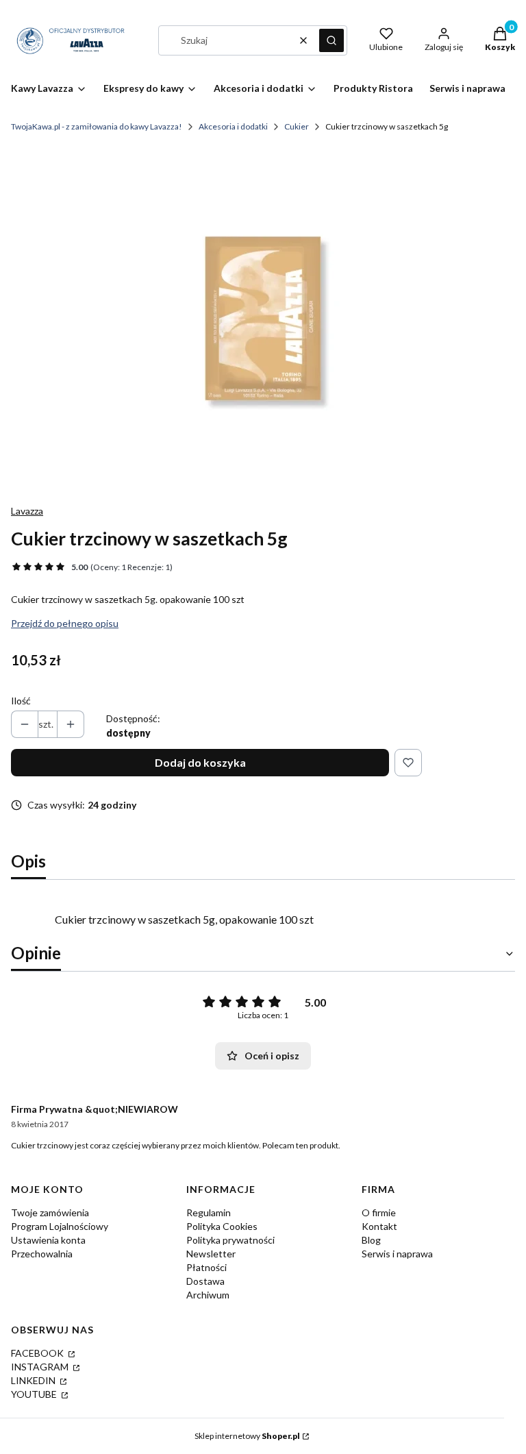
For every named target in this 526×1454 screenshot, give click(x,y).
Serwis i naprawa (397, 1253)
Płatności (206, 1267)
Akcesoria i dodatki (233, 126)
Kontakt (379, 1226)
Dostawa (205, 1281)
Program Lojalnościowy (59, 1226)
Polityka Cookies (222, 1226)
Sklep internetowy (247, 1436)
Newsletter (211, 1253)
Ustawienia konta (48, 1240)
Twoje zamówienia (50, 1212)
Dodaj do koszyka (200, 762)
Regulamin (208, 1212)
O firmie (379, 1212)
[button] (331, 40)
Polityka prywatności (230, 1240)
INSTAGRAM (41, 1366)
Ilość (21, 700)
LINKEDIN (34, 1380)
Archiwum (207, 1295)
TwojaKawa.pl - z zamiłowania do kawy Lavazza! (96, 126)
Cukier (296, 126)
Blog (371, 1240)
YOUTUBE (35, 1394)
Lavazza (27, 511)
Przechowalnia (42, 1253)
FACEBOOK (38, 1353)
